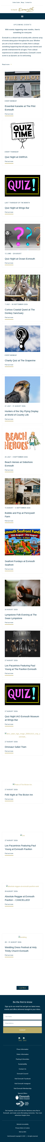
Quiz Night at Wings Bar (17, 208)
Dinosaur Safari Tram (15, 747)
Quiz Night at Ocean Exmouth (20, 258)
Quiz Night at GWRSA (16, 157)
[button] (22, 16)
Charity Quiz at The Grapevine (20, 360)
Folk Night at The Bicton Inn (19, 794)
